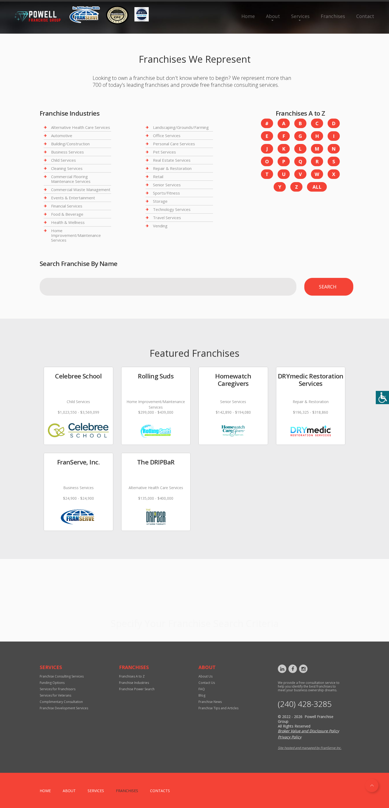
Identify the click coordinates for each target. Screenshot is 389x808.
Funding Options (52, 682)
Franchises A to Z (132, 676)
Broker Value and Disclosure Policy (308, 730)
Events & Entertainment (73, 197)
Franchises (333, 16)
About (273, 16)
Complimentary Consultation (61, 701)
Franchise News (210, 701)
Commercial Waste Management (80, 189)
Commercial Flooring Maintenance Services (71, 179)
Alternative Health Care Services (80, 127)
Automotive (61, 135)
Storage (160, 201)
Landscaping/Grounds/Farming (181, 127)
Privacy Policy (289, 736)
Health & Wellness (68, 222)
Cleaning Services (67, 168)
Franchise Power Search (194, 609)
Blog (201, 695)
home (45, 790)
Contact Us (206, 682)
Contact (365, 16)
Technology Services (172, 209)
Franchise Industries (134, 682)
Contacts (160, 790)
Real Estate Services (172, 160)
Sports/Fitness (166, 193)
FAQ (201, 689)
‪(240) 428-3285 (305, 704)
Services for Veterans (55, 695)
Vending (160, 225)
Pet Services (164, 152)
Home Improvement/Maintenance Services (76, 235)
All (317, 187)
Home (248, 16)
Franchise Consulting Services (62, 676)
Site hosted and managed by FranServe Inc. (309, 748)
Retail (158, 176)
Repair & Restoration (172, 168)
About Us (205, 676)
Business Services (67, 152)
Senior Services (167, 184)
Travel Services (167, 217)
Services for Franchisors (57, 689)
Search (327, 286)
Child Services (63, 160)
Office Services (166, 135)
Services (300, 16)
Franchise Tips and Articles (218, 708)
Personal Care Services (174, 143)
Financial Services (66, 206)
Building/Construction (70, 143)
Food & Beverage (67, 214)
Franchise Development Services (64, 708)
